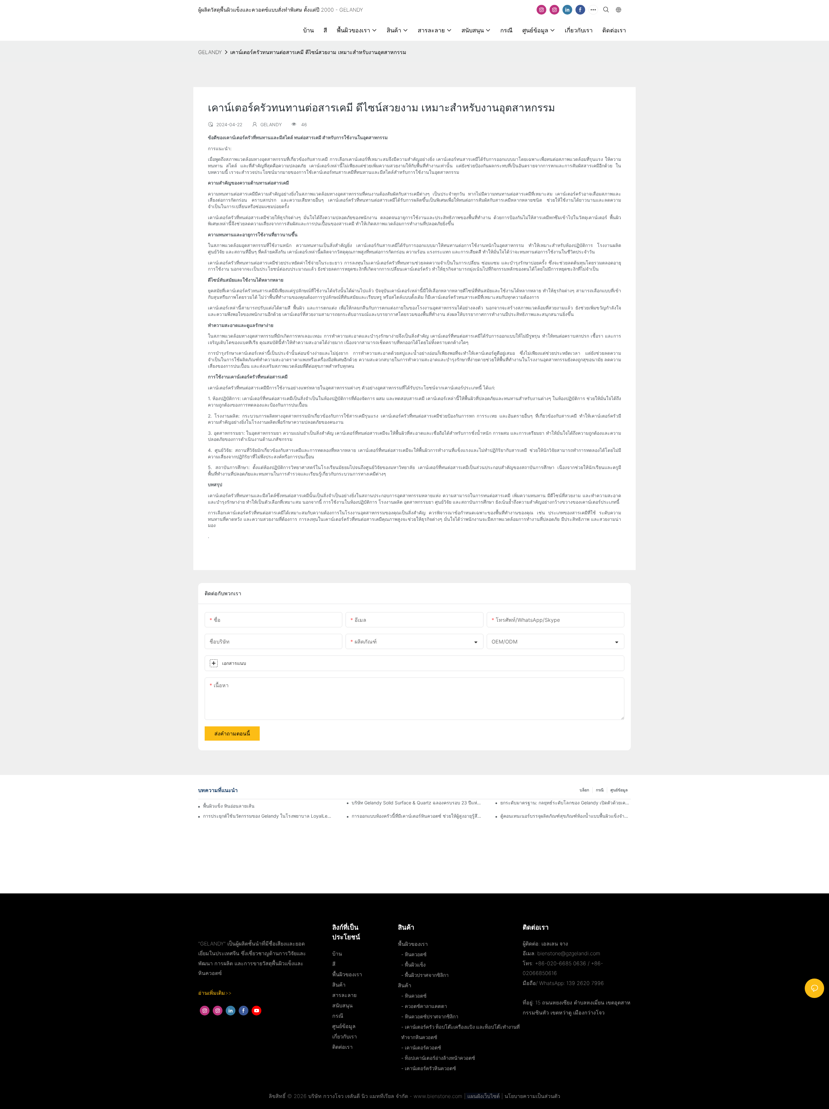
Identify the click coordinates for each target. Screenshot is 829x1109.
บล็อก (584, 790)
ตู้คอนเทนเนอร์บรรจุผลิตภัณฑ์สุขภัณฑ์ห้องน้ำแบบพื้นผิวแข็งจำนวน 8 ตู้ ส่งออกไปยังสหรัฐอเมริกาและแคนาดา (565, 816)
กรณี (600, 790)
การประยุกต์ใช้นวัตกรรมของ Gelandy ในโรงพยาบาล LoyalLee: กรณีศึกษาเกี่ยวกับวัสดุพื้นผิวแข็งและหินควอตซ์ (268, 816)
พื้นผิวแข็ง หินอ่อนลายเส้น (229, 806)
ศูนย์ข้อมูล (619, 790)
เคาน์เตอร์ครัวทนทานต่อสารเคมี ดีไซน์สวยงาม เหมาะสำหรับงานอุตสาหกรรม (318, 52)
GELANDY (210, 52)
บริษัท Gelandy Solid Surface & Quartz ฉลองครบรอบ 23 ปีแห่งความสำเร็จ (417, 802)
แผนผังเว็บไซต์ (483, 1096)
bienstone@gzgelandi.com (568, 953)
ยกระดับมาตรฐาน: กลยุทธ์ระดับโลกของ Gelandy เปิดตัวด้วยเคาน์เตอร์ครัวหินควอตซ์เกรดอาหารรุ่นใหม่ (565, 802)
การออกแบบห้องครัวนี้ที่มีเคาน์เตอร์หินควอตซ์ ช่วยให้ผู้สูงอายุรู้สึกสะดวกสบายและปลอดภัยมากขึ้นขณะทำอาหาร (417, 816)
